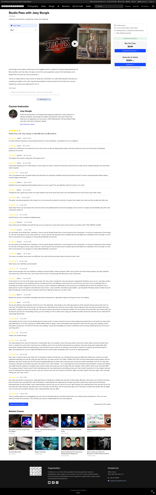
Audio (88, 6)
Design (52, 6)
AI (58, 6)
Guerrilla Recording (15, 452)
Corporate (128, 6)
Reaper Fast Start (40, 452)
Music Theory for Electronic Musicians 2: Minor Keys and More (98, 453)
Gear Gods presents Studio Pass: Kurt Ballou (19, 430)
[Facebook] (53, 482)
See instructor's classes (27, 124)
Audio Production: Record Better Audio (71, 430)
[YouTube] (49, 482)
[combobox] (109, 6)
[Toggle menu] (153, 6)
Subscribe (136, 6)
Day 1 (12, 30)
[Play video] (75, 44)
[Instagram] (57, 482)
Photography (33, 6)
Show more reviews (17, 404)
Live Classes (144, 6)
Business (66, 6)
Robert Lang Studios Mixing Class (45, 429)
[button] (152, 491)
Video (43, 6)
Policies (78, 492)
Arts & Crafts (78, 6)
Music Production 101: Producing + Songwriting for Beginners (72, 453)
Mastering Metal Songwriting (96, 429)
